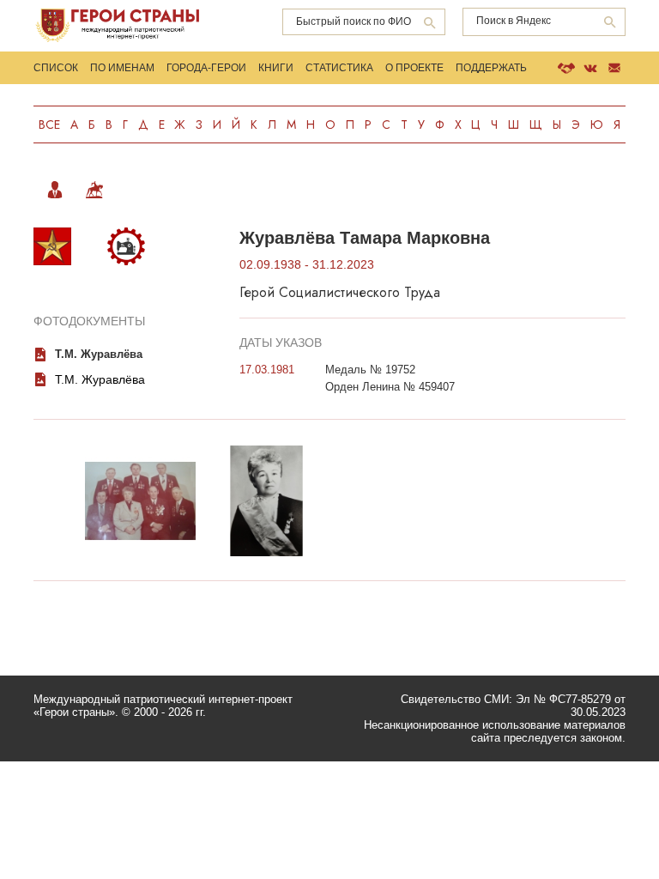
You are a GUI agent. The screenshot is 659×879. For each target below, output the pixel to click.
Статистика (339, 68)
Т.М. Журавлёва (98, 354)
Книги (275, 68)
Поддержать (491, 68)
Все (49, 124)
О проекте (414, 68)
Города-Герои (206, 68)
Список (55, 68)
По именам (122, 68)
